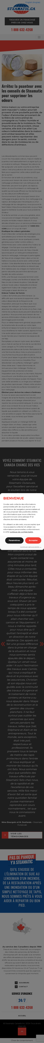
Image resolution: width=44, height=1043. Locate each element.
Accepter (33, 540)
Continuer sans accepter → (30, 547)
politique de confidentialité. (21, 532)
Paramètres (14, 540)
